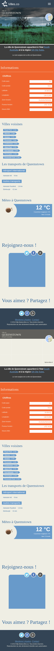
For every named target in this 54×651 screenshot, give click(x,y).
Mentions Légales (23, 320)
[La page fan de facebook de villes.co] (33, 252)
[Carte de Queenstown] (49, 17)
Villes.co (13, 4)
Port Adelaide (9, 150)
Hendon (7, 137)
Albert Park (8, 147)
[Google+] (40, 252)
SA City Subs (37, 50)
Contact (35, 320)
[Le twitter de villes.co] (26, 252)
